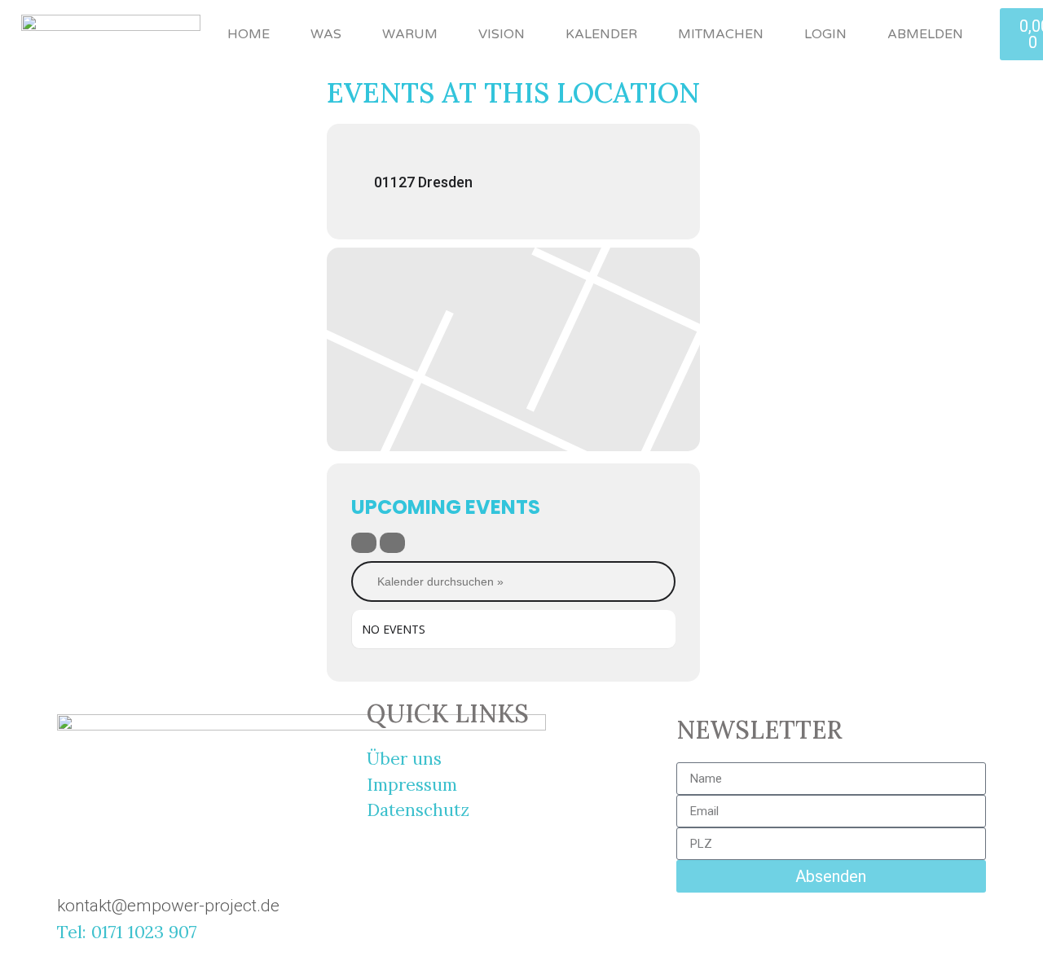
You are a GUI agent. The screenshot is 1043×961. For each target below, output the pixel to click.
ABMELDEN (925, 34)
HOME (248, 34)
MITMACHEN (721, 34)
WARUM (410, 34)
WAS (325, 34)
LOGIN (825, 34)
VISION (501, 34)
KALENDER (601, 34)
